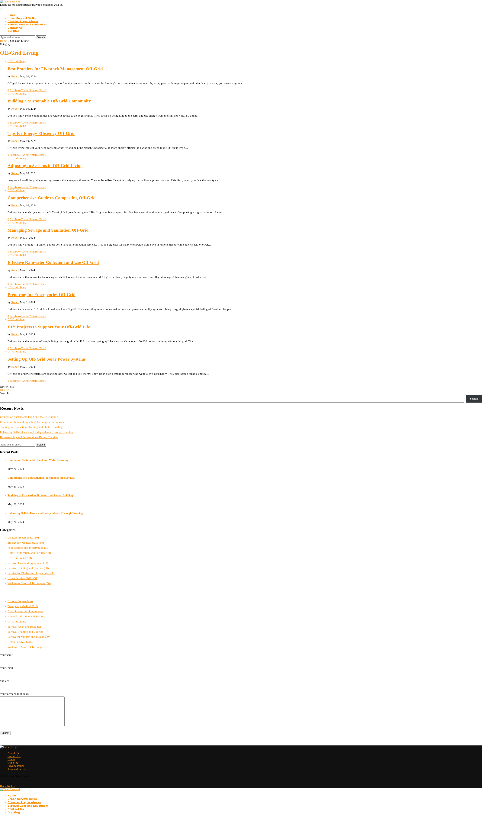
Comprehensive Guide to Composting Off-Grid (52, 197)
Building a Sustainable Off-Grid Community (49, 101)
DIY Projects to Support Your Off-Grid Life (49, 327)
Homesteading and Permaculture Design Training (29, 437)
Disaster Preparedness (23, 21)
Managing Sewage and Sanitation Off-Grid (48, 230)
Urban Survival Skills (22, 18)
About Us (13, 752)
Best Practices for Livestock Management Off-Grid (55, 68)
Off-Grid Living (20, 557)
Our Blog (13, 30)
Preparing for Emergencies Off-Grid (42, 294)
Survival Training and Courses (28, 568)
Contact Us (15, 27)
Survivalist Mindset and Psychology (31, 573)
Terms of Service (17, 768)
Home (11, 14)
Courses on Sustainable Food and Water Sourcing (29, 416)
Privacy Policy (16, 765)
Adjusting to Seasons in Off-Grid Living (45, 165)
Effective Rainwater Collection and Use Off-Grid (53, 262)
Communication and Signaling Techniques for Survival (32, 421)
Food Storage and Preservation (28, 547)
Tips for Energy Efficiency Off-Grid (41, 133)
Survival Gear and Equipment (27, 24)
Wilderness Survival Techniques (29, 583)
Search (41, 37)
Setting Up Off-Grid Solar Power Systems (47, 359)
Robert (15, 76)
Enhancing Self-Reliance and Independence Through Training (36, 432)
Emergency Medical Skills (26, 542)
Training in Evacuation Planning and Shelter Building (31, 427)
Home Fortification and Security (29, 552)
